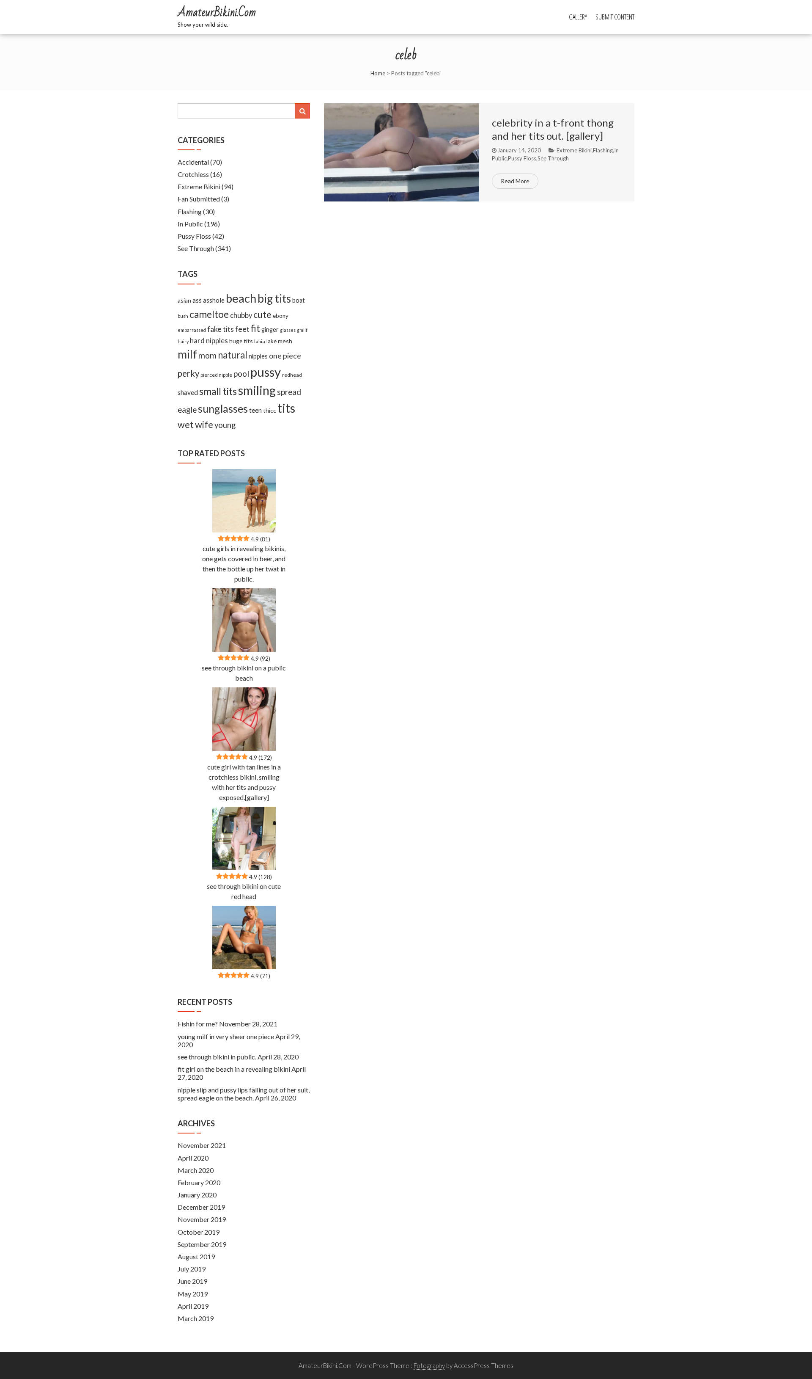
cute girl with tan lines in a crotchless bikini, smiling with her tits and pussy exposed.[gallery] (244, 782)
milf (187, 354)
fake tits (220, 329)
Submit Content (614, 17)
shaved (188, 392)
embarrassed (192, 330)
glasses (288, 330)
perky (188, 373)
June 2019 (192, 1281)
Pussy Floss (522, 158)
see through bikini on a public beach (244, 673)
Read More (515, 181)
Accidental (193, 162)
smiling (257, 390)
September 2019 (202, 1244)
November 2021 (202, 1145)
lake (271, 341)
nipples (258, 356)
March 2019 (196, 1318)
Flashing (603, 150)
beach (241, 298)
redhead (292, 375)
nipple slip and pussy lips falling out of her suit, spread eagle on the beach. (244, 1094)
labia (259, 341)
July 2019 (192, 1269)
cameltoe (209, 314)
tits (286, 408)
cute (262, 314)
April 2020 (193, 1158)
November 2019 (202, 1219)
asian (184, 300)
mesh (285, 341)
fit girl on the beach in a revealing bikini (234, 1069)
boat (298, 300)
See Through (553, 158)
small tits (218, 391)
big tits (274, 298)
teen (255, 410)
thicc (269, 410)
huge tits (241, 341)
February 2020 (199, 1182)
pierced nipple (216, 375)
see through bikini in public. (217, 1057)
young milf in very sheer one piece (226, 1036)
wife (204, 424)
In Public (190, 224)
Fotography (429, 1365)
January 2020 (197, 1195)
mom (207, 355)
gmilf (302, 330)
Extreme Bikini (574, 150)
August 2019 (196, 1256)
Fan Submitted (199, 199)
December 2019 (201, 1207)
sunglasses (223, 408)
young (225, 425)
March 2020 (196, 1170)
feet (242, 329)
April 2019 (193, 1306)
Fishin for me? (198, 1024)
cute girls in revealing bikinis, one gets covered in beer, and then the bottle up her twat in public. (243, 563)
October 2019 (198, 1232)
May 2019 (193, 1294)
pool (241, 373)
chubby (241, 315)
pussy (265, 371)
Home (377, 73)
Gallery (578, 17)
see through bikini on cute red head (244, 891)
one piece (285, 355)
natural (232, 355)
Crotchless (193, 174)
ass (197, 300)
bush (183, 316)
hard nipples (209, 340)
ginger (270, 329)
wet (186, 424)
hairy (183, 341)
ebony (280, 315)
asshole (214, 300)
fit (255, 328)
